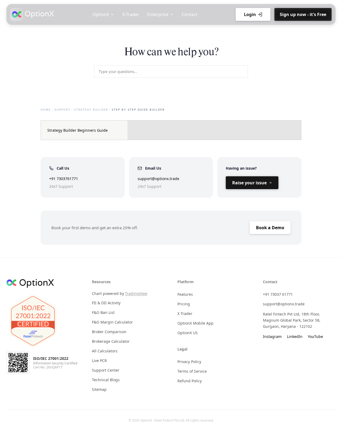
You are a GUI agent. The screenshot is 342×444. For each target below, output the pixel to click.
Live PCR (99, 360)
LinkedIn (294, 336)
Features (185, 294)
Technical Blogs (106, 379)
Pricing (183, 303)
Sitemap (99, 389)
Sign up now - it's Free (303, 14)
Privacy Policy (189, 361)
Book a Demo (270, 228)
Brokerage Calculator (111, 341)
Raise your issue (249, 183)
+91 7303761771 (63, 178)
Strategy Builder (91, 109)
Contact (189, 14)
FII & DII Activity (106, 302)
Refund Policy (189, 380)
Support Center (105, 370)
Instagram (272, 336)
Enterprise (157, 14)
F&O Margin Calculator (112, 322)
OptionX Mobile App (195, 323)
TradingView (136, 293)
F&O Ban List (103, 312)
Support (62, 109)
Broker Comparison (109, 331)
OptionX (100, 14)
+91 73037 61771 (278, 294)
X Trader (184, 313)
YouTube (315, 336)
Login (250, 14)
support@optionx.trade (158, 178)
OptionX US (187, 332)
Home (46, 109)
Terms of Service (192, 371)
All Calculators (105, 350)
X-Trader (130, 14)
